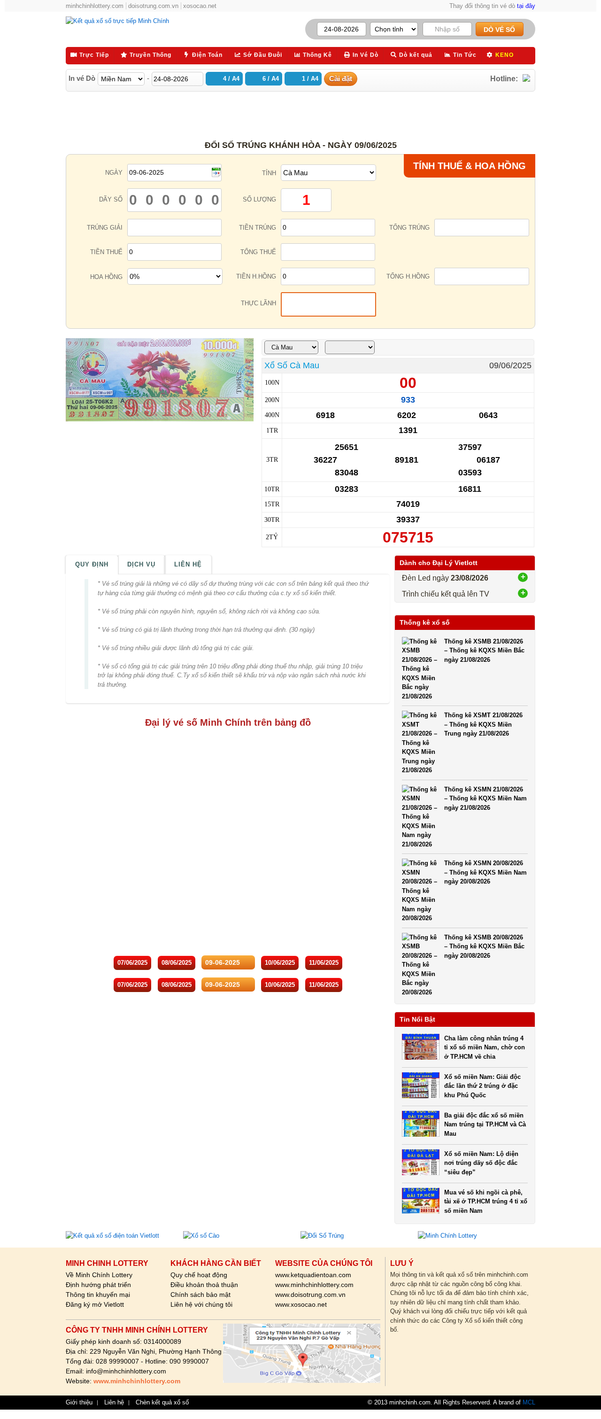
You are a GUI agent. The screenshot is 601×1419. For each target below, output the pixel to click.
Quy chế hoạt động (198, 1275)
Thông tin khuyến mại (98, 1294)
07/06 (132, 962)
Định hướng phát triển (98, 1284)
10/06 (280, 962)
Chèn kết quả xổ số (162, 1402)
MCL (529, 1402)
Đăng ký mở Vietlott (95, 1304)
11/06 (324, 962)
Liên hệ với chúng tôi (201, 1304)
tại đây (526, 5)
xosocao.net (199, 5)
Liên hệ (188, 564)
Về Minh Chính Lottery (99, 1275)
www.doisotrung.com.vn (310, 1294)
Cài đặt (340, 79)
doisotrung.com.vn (153, 5)
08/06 (177, 962)
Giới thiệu (79, 1402)
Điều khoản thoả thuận (204, 1284)
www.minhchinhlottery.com (314, 1284)
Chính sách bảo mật (200, 1294)
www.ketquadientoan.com (313, 1275)
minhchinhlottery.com (94, 5)
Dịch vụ (141, 564)
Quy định (91, 564)
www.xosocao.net (301, 1304)
